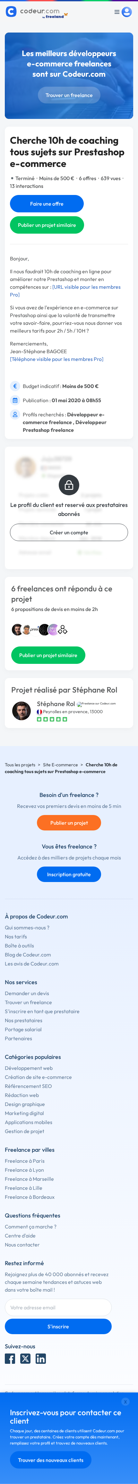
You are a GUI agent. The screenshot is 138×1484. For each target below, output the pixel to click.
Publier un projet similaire (47, 225)
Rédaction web (22, 1095)
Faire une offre (47, 203)
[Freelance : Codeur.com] (38, 12)
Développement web (29, 1068)
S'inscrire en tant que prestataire (42, 1011)
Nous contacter (22, 1244)
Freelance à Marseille (29, 1179)
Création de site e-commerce (38, 1077)
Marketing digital (24, 1113)
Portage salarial (23, 1029)
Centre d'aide (20, 1235)
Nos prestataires (23, 1020)
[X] (25, 1358)
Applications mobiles (28, 1122)
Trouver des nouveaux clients (50, 1460)
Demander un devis (27, 993)
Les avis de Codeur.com (32, 963)
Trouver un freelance (69, 95)
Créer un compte (69, 532)
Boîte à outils (19, 945)
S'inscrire (58, 1326)
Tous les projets (20, 765)
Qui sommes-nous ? (27, 927)
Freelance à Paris (25, 1161)
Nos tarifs (16, 936)
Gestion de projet (24, 1131)
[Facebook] (10, 1358)
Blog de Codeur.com (28, 954)
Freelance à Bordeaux (30, 1197)
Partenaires (18, 1038)
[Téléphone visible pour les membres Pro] (56, 359)
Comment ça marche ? (30, 1226)
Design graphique (25, 1104)
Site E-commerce (60, 765)
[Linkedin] (41, 1358)
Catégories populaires (33, 1057)
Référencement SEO (28, 1086)
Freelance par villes (30, 1149)
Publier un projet (69, 823)
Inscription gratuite (69, 874)
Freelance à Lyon (24, 1170)
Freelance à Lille (23, 1188)
